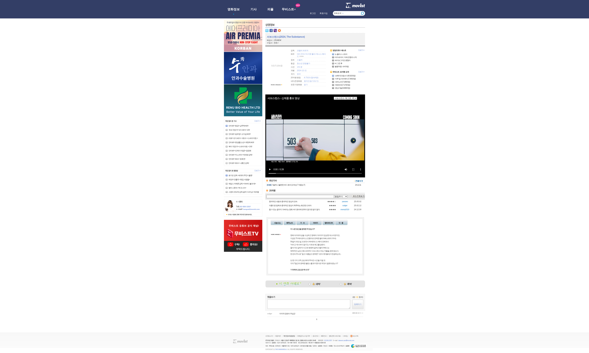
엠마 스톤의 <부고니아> (237, 188)
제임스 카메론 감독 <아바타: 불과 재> (242, 184)
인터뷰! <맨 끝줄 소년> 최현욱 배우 (241, 142)
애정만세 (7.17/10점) (342, 85)
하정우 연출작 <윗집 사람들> (239, 179)
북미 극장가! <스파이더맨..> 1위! (240, 146)
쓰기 (316, 81)
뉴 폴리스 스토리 (341, 54)
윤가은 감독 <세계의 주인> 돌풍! (240, 175)
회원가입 (324, 13)
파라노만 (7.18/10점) (342, 82)
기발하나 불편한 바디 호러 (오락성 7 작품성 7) (288, 185)
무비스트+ (289, 9)
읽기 (312, 81)
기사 (253, 9)
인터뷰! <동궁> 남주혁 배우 (238, 126)
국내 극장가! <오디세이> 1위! (239, 130)
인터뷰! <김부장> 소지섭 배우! (239, 134)
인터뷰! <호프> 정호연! (237, 159)
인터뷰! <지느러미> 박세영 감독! (240, 155)
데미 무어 (301, 54)
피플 (270, 9)
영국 (299, 74)
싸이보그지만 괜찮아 (342, 60)
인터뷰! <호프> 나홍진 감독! (239, 163)
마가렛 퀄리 (310, 54)
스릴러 (299, 60)
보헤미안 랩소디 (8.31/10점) (345, 76)
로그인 (313, 13)
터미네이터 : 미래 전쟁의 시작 (346, 57)
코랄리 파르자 (302, 50)
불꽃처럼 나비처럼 (342, 66)
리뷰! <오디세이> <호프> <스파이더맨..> (243, 138)
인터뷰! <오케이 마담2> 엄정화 (240, 151)
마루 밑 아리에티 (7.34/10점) (345, 79)
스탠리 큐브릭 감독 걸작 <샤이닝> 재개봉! (244, 192)
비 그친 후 (338, 63)
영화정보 (233, 9)
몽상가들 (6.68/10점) (342, 88)
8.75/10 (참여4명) (311, 77)
